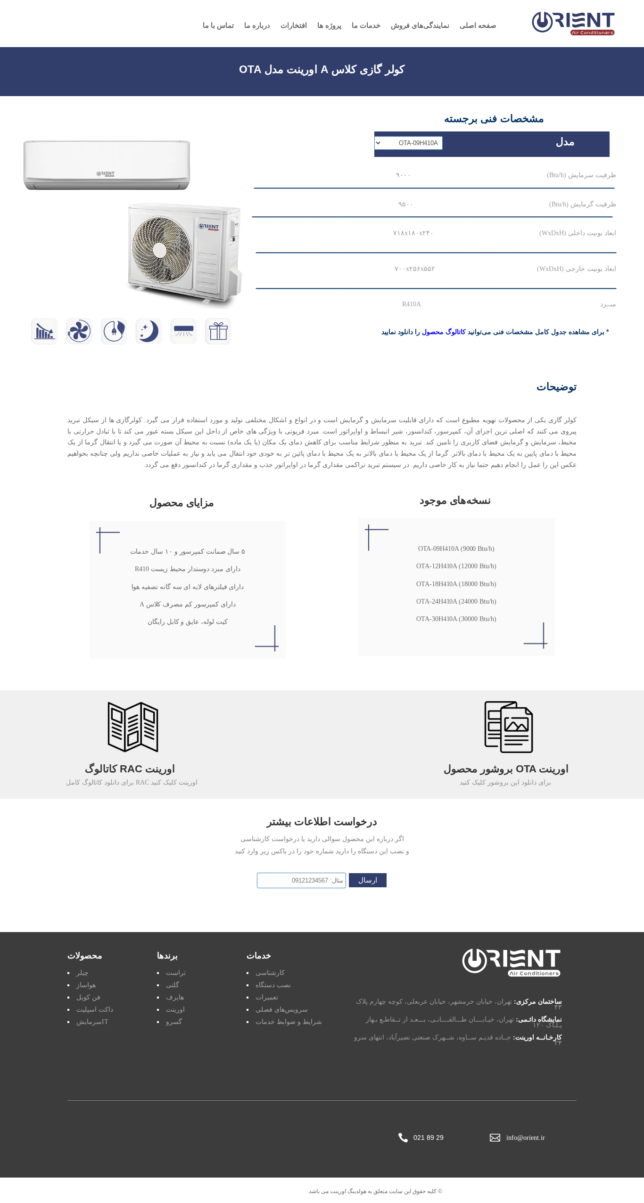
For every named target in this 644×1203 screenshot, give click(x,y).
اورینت (175, 1009)
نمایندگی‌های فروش (420, 25)
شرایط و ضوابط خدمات (289, 1021)
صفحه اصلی (478, 25)
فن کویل (88, 997)
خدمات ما (366, 25)
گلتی (172, 985)
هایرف (175, 997)
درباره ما (257, 25)
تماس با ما (218, 25)
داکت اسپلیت (94, 1009)
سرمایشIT (92, 1021)
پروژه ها (329, 25)
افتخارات (294, 25)
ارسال (367, 880)
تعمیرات (267, 997)
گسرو (174, 1021)
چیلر (82, 972)
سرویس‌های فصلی (282, 1009)
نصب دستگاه (273, 985)
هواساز (86, 985)
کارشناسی (270, 972)
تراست (176, 972)
